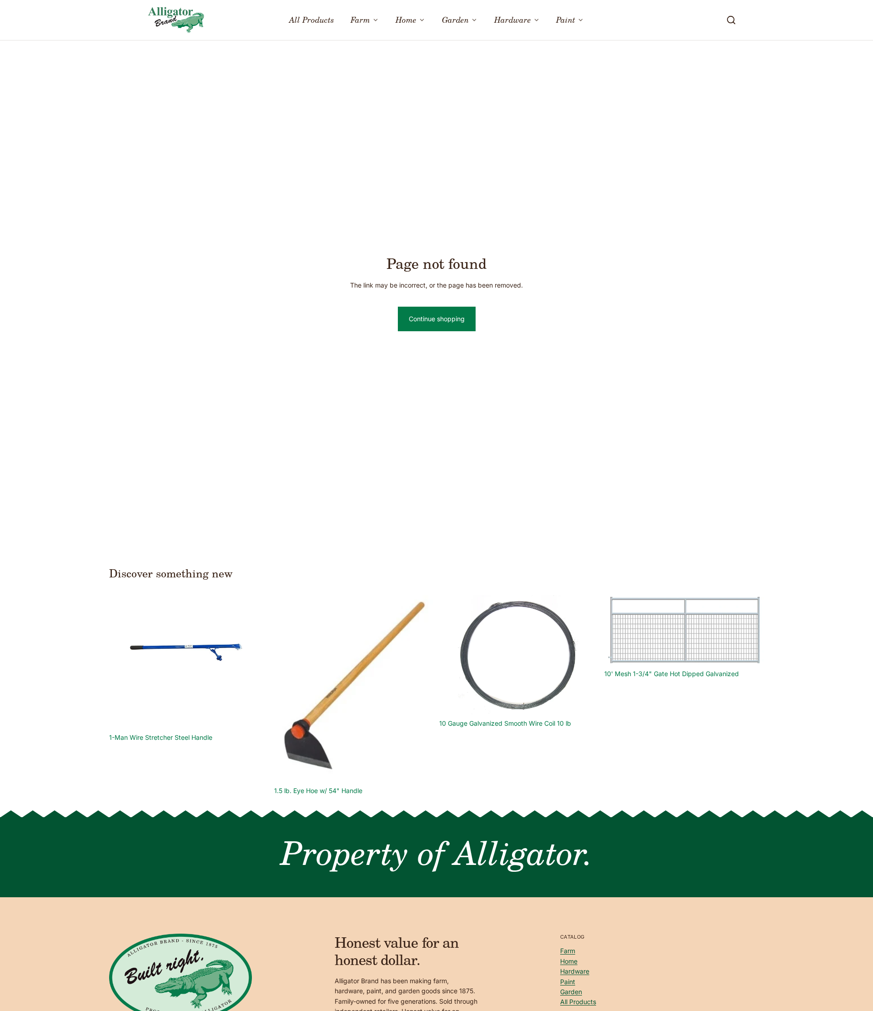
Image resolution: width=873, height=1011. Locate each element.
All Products (578, 1002)
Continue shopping (437, 319)
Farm (567, 951)
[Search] (731, 20)
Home (568, 961)
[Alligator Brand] (176, 20)
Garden (571, 992)
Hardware (574, 971)
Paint (567, 982)
